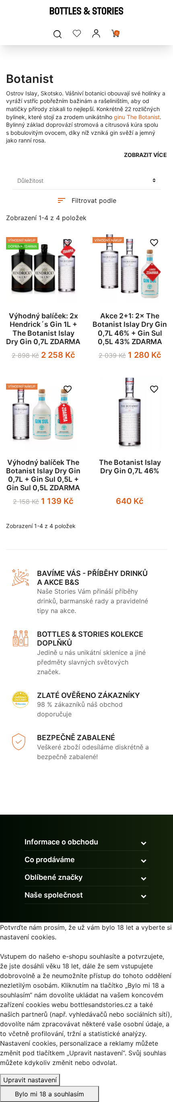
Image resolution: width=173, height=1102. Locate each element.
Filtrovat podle (86, 200)
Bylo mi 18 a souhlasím (49, 1094)
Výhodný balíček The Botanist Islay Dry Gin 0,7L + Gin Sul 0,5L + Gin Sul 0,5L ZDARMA (43, 475)
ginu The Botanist (137, 117)
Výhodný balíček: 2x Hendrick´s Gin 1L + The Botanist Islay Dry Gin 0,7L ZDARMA (43, 328)
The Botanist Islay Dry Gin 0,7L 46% (130, 466)
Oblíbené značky (53, 877)
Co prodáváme (50, 859)
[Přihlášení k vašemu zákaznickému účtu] (96, 33)
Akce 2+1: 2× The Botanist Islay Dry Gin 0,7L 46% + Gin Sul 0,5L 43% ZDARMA (130, 328)
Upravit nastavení (30, 1080)
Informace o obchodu (61, 842)
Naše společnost (54, 895)
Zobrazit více (145, 154)
